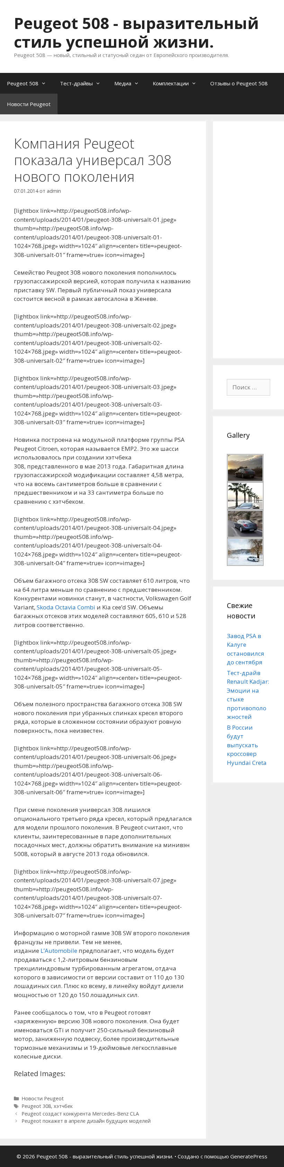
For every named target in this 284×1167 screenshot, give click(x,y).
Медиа (122, 83)
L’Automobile (59, 951)
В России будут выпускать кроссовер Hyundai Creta (247, 745)
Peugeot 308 (36, 1106)
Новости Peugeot (29, 104)
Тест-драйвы (76, 83)
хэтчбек (63, 1106)
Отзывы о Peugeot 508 (239, 83)
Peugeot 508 (22, 83)
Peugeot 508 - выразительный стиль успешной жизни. (136, 32)
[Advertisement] (255, 238)
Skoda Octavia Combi (66, 607)
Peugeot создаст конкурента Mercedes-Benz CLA (80, 1113)
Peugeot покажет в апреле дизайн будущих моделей (86, 1121)
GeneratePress (248, 1156)
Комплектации (171, 83)
